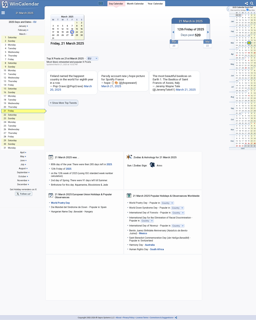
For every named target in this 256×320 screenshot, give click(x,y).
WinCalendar (24, 4)
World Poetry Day (60, 202)
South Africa (157, 249)
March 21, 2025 (111, 86)
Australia (150, 244)
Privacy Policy (128, 317)
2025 (109, 164)
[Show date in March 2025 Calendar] (67, 30)
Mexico (143, 233)
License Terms (142, 317)
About (118, 317)
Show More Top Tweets (63, 102)
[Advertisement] (129, 30)
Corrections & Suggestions (161, 317)
